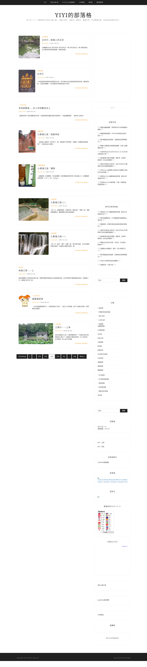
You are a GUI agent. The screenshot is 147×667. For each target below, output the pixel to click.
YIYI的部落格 (73, 15)
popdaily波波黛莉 (68, 2)
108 (74, 356)
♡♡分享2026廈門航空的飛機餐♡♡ (109, 261)
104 (57, 356)
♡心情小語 (22, 105)
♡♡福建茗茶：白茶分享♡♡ (107, 265)
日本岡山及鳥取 (102, 354)
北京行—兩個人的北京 (53, 40)
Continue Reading (82, 54)
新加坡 (100, 346)
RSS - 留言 (101, 446)
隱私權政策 (100, 2)
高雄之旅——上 (26, 270)
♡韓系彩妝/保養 (103, 391)
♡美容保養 (101, 383)
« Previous (22, 356)
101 (39, 356)
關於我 (91, 2)
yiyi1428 (45, 43)
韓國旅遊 (100, 370)
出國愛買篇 (41, 165)
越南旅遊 (100, 366)
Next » (82, 356)
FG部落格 (82, 2)
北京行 (40, 74)
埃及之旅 (100, 338)
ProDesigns (126, 658)
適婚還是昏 (37, 299)
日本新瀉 (100, 358)
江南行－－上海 (62, 327)
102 (45, 356)
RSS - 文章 (101, 442)
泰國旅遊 (100, 362)
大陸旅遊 (45, 37)
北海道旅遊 (101, 330)
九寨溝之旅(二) (58, 202)
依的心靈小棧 (54, 2)
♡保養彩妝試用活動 (104, 312)
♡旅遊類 (100, 324)
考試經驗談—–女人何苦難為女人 (35, 108)
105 (64, 356)
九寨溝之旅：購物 (46, 168)
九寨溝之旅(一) (58, 236)
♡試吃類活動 (102, 387)
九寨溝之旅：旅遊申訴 (49, 134)
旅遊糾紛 (41, 131)
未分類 (21, 267)
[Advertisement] (112, 67)
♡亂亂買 (100, 308)
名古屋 (100, 334)
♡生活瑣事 (101, 375)
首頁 (45, 2)
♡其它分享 (101, 316)
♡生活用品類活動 (103, 379)
